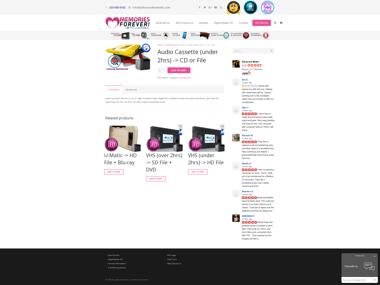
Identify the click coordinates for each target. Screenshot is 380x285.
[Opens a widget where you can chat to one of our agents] (359, 268)
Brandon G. (248, 191)
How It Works (113, 255)
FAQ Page (171, 255)
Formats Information (117, 263)
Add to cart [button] (113, 172)
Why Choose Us (174, 263)
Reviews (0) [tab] (131, 89)
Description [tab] (114, 89)
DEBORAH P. (248, 215)
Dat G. (245, 79)
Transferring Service (117, 267)
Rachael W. (247, 135)
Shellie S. (246, 163)
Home (160, 45)
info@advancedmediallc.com (151, 7)
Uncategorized (171, 45)
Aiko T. (245, 107)
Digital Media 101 (115, 259)
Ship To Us (172, 259)
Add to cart (178, 70)
